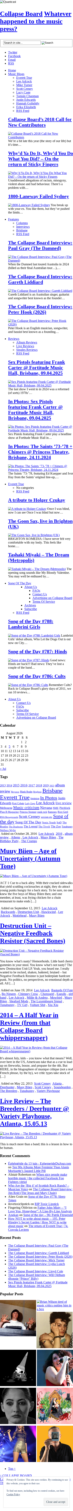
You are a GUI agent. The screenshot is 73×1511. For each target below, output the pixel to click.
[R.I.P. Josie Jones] (18, 1406)
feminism (34, 798)
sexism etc (46, 817)
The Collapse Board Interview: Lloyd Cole (35, 1271)
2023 (51, 785)
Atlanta (57, 1083)
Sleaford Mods (18, 1001)
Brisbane (22, 230)
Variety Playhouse (48, 1091)
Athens (15, 837)
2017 (31, 785)
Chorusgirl (47, 994)
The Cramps (29, 841)
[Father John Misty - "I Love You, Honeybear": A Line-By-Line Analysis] (55, 1406)
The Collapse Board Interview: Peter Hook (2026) (40, 309)
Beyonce (15, 792)
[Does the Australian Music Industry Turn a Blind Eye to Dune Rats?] (18, 1368)
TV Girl (22, 1005)
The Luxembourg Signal (46, 1001)
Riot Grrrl (63, 811)
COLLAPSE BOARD (16, 1475)
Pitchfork (64, 807)
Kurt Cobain (18, 803)
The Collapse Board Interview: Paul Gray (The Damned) (40, 245)
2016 (24, 785)
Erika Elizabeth (26, 107)
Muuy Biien (48, 837)
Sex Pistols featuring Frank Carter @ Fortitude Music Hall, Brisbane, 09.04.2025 (36, 367)
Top (12, 1468)
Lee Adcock (24, 81)
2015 (16, 785)
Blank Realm (26, 792)
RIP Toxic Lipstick (47, 1204)
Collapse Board (21, 13)
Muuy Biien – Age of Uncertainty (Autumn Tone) (30, 858)
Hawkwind (48, 912)
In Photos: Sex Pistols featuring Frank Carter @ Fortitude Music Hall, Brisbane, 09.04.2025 (35, 410)
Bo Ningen (9, 994)
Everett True (24, 77)
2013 (3, 785)
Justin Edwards (26, 99)
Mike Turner (24, 85)
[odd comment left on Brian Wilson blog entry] (18, 1318)
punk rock (42, 812)
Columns (22, 223)
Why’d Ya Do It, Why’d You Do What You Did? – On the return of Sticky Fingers (40, 159)
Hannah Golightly (27, 103)
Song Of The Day (19, 583)
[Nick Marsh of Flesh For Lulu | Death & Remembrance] (54, 1330)
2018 (39, 785)
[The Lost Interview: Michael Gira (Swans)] (55, 1444)
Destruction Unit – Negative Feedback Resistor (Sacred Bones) (32, 933)
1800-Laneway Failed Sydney (38, 196)
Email (12, 59)
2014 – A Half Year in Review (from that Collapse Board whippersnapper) (29, 1026)
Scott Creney (24, 88)
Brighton (37, 792)
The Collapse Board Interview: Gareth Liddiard (40, 279)
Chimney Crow (28, 994)
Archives (30, 605)
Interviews (23, 226)
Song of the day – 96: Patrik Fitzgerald (48, 1215)
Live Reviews (25, 346)
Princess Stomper (28, 812)
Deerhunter (7, 1087)
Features (13, 219)
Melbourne (6, 807)
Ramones (52, 812)
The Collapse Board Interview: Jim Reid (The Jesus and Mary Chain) (40, 1191)
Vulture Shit (37, 1005)
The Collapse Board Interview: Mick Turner (36, 1260)
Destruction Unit (28, 912)
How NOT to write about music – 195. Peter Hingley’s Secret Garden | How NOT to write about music (37, 1222)
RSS (11, 63)
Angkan (13, 1215)
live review (64, 803)
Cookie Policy (13, 1494)
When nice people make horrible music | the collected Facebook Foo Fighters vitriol (37, 1178)
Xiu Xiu (53, 1005)
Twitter (12, 52)
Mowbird (56, 997)
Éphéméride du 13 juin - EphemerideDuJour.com (39, 1163)
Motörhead (20, 915)
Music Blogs (16, 74)
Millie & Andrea (37, 997)
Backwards (8, 912)
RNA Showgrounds (9, 817)
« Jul (3, 769)
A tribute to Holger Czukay (36, 500)
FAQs (36, 590)
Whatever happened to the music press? (35, 21)
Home (12, 70)
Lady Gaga (30, 803)
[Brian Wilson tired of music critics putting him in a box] (55, 1305)
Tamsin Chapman (27, 96)
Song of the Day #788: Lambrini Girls (30, 624)
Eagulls (61, 994)
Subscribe (30, 609)
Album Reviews (26, 342)
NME (56, 807)
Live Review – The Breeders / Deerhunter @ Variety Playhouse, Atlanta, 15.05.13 (34, 1112)
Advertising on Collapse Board (52, 598)
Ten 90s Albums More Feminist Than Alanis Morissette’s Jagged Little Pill (38, 1169)
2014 (9, 785)
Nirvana (46, 808)
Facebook (14, 56)
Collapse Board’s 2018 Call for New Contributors (40, 122)
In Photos (48, 797)
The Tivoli (44, 826)
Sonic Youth (49, 822)
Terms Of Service (43, 601)
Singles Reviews (27, 349)
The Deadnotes (16, 826)
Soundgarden (62, 1087)
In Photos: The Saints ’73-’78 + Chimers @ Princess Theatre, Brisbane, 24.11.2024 (40, 452)
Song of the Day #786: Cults (36, 676)
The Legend (31, 826)
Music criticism (26, 807)
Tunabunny (67, 826)
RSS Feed (22, 110)
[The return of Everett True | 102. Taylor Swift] (18, 1444)
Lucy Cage (23, 92)
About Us (30, 587)
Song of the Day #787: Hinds (37, 651)
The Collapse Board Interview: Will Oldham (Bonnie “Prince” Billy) (36, 1276)
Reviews (13, 338)
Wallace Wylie (8, 830)
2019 (46, 785)
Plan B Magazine (9, 812)
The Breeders (8, 1091)
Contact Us (39, 594)
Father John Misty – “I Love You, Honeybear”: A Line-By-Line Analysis (40, 1209)
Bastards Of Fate (62, 990)
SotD (59, 822)
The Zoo (56, 826)
